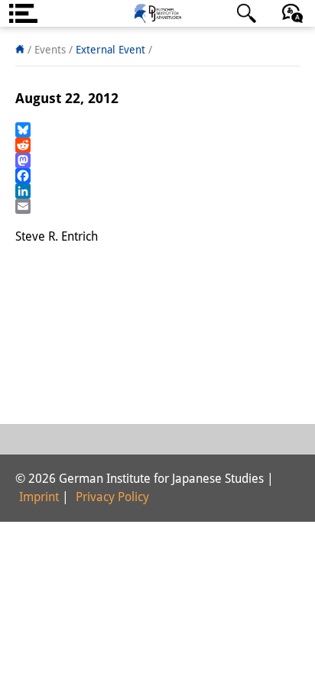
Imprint (39, 497)
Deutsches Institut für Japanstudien (157, 13)
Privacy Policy (112, 497)
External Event (110, 50)
